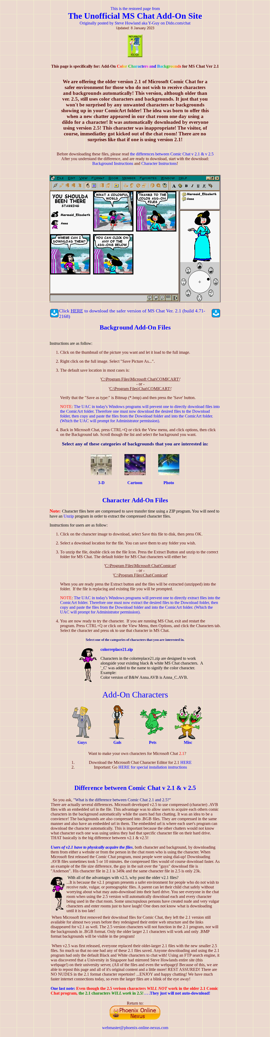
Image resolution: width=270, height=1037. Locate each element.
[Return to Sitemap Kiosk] (135, 55)
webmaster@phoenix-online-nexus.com (135, 1027)
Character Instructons (159, 163)
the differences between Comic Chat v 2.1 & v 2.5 (172, 154)
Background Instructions (112, 163)
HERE (186, 762)
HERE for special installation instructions (152, 767)
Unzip (69, 516)
